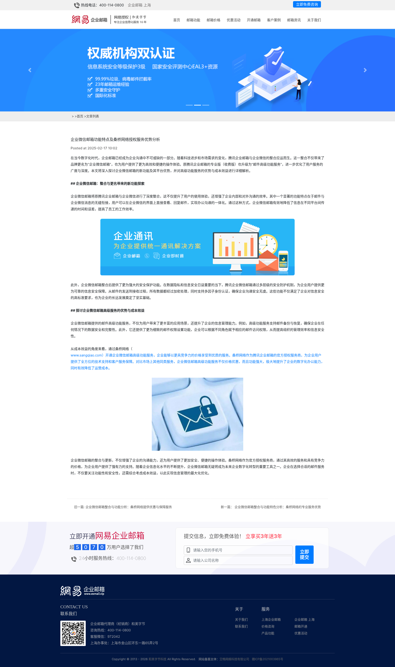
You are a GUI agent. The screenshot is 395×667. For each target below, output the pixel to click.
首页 (176, 20)
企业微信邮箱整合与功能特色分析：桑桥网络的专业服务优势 (278, 507)
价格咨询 (268, 626)
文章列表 (91, 116)
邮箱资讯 (294, 20)
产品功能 (268, 633)
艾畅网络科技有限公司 (234, 659)
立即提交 (304, 554)
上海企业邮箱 (271, 619)
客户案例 (274, 20)
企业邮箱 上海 (139, 5)
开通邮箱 (254, 20)
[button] (29, 70)
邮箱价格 (213, 20)
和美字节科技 (157, 659)
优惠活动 (233, 20)
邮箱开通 (300, 626)
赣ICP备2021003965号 (267, 659)
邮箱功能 (193, 20)
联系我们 (241, 626)
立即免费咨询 (307, 4)
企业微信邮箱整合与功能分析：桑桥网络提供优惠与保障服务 (128, 507)
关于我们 (314, 20)
